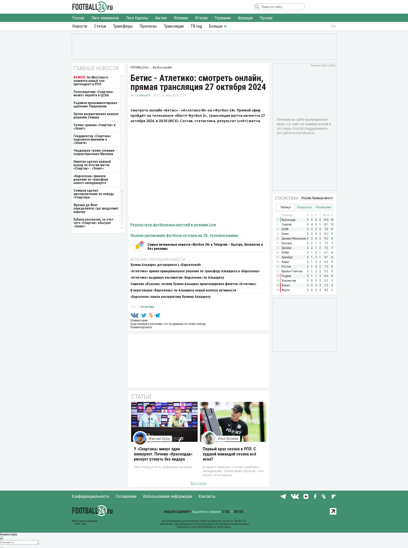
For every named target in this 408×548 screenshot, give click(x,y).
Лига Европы (137, 17)
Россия (78, 17)
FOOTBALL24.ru (92, 6)
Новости (79, 26)
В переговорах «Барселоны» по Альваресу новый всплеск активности (183, 290)
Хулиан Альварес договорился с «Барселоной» (165, 265)
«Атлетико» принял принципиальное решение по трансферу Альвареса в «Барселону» (195, 271)
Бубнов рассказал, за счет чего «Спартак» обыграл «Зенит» (93, 222)
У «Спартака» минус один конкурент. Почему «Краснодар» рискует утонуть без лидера (163, 454)
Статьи (100, 26)
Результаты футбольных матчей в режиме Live (173, 224)
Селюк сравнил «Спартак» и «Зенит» (94, 126)
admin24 (145, 95)
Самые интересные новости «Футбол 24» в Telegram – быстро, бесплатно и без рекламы (205, 247)
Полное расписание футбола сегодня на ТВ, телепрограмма (184, 235)
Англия (161, 17)
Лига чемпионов (105, 17)
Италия (201, 17)
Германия (223, 17)
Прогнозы (148, 26)
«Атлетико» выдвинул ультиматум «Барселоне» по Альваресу (177, 277)
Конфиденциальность (90, 496)
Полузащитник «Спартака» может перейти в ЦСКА (93, 93)
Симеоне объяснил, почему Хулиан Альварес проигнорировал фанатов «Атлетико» (193, 284)
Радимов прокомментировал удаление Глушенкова (95, 104)
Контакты (206, 496)
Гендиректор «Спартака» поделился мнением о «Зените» (92, 139)
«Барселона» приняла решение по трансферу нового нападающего (91, 179)
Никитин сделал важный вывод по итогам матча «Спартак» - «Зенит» (92, 165)
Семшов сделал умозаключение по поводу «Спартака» (94, 193)
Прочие (266, 17)
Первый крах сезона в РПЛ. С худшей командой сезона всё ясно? (229, 454)
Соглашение (126, 496)
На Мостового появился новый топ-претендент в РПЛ (91, 80)
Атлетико (147, 306)
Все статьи (199, 483)
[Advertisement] (204, 46)
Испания (181, 17)
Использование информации (167, 496)
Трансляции (174, 26)
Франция (245, 17)
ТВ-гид (196, 26)
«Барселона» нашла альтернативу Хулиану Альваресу (170, 297)
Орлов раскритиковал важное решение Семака (96, 115)
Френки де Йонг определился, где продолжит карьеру (96, 208)
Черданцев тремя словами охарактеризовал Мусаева (94, 152)
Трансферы (123, 26)
